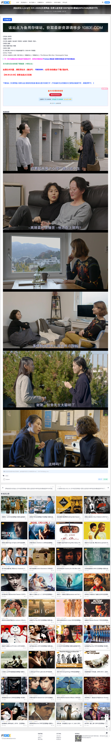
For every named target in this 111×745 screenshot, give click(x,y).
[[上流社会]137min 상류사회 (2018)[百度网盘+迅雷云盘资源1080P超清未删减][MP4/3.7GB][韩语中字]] (42, 660)
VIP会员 (64, 2)
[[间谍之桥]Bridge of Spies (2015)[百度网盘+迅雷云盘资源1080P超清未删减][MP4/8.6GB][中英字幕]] (14, 530)
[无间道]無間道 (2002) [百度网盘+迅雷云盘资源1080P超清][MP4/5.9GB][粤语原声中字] (97, 569)
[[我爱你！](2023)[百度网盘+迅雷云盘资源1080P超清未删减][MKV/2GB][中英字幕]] (14, 505)
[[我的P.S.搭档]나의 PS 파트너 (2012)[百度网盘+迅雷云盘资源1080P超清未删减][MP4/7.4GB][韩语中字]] (14, 634)
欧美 (59, 515)
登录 (108, 2)
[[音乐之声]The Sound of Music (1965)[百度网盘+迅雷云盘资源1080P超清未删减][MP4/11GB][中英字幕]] (69, 685)
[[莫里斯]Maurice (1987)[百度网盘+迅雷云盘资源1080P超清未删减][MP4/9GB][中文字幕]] (42, 711)
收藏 (106, 479)
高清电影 (23, 2)
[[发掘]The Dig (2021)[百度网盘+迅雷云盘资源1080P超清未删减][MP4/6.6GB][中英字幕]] (42, 608)
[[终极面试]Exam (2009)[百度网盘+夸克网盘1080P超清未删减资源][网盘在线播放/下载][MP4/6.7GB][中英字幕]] (14, 685)
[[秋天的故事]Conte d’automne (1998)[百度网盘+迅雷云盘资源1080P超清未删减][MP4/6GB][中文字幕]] (42, 556)
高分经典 (8, 721)
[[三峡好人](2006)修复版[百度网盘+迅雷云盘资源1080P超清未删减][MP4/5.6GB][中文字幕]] (14, 660)
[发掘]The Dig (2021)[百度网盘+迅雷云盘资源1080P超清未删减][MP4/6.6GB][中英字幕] (41, 620)
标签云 (39, 737)
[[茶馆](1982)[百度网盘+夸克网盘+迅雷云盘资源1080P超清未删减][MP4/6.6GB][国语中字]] (42, 505)
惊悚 (7, 695)
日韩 (55, 11)
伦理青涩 (48, 2)
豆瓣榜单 (40, 2)
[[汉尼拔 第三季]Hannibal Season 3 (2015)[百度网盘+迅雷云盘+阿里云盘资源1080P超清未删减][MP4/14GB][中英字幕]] (14, 582)
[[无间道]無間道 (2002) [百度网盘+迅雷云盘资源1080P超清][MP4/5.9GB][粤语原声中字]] (97, 556)
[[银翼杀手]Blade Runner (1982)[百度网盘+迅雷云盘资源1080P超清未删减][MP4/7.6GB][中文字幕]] (97, 608)
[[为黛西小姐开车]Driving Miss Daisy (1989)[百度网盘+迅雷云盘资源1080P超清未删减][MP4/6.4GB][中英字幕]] (69, 530)
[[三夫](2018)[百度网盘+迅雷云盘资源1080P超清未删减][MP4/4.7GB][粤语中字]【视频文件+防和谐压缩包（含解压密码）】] (69, 634)
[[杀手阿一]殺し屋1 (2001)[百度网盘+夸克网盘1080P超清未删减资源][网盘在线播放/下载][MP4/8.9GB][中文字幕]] (97, 711)
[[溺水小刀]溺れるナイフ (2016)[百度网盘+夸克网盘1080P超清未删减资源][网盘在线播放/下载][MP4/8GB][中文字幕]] (42, 582)
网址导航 (40, 739)
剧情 (7, 475)
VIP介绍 (58, 736)
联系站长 (58, 739)
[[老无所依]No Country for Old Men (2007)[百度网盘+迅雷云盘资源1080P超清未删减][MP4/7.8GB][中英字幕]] (69, 556)
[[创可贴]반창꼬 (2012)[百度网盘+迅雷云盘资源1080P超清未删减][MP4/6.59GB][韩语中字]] (42, 634)
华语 (4, 515)
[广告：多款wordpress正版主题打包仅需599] (55, 28)
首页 (17, 2)
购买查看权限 (56, 94)
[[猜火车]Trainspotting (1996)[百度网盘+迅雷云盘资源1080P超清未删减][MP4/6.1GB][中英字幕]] (69, 660)
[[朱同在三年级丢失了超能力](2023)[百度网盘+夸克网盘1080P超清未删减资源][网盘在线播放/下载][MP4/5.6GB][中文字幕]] (97, 582)
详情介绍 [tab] (8, 19)
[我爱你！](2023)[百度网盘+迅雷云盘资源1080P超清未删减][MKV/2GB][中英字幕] (14, 517)
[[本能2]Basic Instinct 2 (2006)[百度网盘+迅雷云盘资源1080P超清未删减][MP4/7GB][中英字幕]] (42, 530)
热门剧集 (31, 2)
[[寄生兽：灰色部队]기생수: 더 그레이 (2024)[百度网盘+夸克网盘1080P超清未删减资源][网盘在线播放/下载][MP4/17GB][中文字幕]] (69, 711)
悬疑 (4, 695)
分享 (101, 479)
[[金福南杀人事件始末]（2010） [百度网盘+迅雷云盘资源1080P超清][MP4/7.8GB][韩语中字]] (14, 711)
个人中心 (40, 736)
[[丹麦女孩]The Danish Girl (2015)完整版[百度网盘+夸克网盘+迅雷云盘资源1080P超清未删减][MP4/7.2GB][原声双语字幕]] (42, 685)
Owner (8, 479)
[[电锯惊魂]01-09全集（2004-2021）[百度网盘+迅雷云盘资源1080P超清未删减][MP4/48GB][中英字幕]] (97, 660)
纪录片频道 (57, 2)
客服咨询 (58, 737)
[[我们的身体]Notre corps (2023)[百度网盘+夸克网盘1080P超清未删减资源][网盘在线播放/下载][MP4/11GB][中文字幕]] (69, 608)
